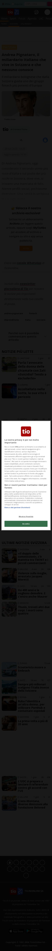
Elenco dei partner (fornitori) (17, 507)
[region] (26, 475)
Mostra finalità (26, 516)
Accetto (26, 524)
